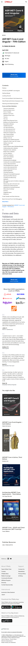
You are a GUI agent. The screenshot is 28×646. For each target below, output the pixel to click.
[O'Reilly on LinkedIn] (8, 558)
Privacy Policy (22, 573)
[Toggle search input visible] (26, 2)
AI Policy (20, 576)
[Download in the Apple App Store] (6, 608)
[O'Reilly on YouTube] (10, 558)
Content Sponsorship (7, 585)
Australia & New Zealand (8, 592)
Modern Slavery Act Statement (8, 642)
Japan (3, 594)
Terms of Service (5, 639)
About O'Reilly (5, 566)
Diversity (3, 582)
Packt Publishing (9, 64)
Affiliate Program (6, 580)
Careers (3, 571)
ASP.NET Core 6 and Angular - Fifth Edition (13, 206)
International (5, 589)
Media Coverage (5, 576)
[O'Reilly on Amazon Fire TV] (6, 622)
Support (21, 566)
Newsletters (21, 571)
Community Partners (6, 578)
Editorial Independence (6, 641)
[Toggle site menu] (2, 2)
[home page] (8, 2)
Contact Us (21, 569)
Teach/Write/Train (6, 569)
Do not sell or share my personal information (11, 632)
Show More (5, 201)
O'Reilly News (4, 573)
